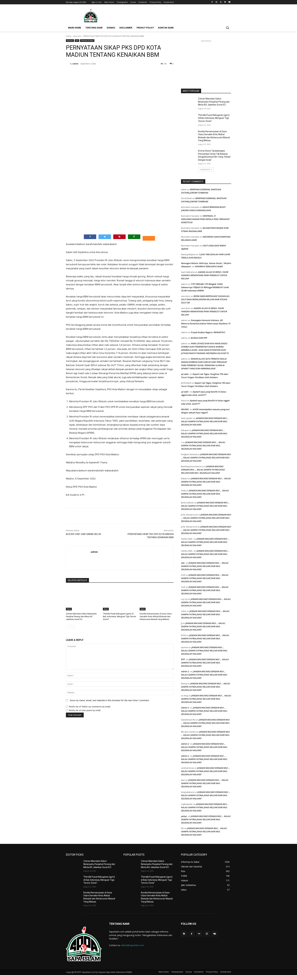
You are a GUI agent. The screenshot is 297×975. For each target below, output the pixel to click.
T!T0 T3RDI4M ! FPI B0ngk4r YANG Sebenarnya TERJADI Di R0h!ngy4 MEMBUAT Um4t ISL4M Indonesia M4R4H (205, 287)
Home (68, 36)
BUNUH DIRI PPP (199, 337)
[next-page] (73, 627)
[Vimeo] (225, 2)
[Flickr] (199, 934)
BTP (183, 659)
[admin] (68, 63)
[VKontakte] (214, 934)
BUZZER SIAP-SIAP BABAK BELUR (83, 534)
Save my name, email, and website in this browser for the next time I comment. (109, 700)
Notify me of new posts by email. (85, 710)
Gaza (69, 609)
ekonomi (77, 36)
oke (182, 562)
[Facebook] (212, 2)
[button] (227, 27)
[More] (117, 72)
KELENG (184, 409)
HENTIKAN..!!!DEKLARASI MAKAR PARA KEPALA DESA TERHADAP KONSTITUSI (205, 219)
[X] (221, 2)
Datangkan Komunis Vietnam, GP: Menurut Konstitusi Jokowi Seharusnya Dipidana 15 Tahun (205, 323)
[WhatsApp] (109, 72)
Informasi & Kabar (87, 40)
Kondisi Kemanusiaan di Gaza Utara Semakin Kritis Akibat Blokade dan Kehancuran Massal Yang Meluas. (156, 616)
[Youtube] (229, 2)
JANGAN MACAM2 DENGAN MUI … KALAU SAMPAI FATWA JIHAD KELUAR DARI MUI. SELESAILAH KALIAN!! (205, 421)
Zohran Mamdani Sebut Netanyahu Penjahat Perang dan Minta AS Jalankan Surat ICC (81, 616)
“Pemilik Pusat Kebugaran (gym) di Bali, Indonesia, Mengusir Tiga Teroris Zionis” (119, 616)
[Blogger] (184, 934)
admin (75, 63)
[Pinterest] (102, 72)
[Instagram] (216, 2)
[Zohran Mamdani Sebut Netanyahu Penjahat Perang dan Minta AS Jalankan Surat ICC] (83, 598)
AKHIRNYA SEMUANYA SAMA (209, 266)
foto (77, 40)
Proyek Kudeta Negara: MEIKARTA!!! (208, 332)
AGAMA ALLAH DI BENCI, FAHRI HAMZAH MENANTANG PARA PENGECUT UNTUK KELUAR (204, 275)
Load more (205, 169)
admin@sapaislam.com (132, 945)
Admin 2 (185, 671)
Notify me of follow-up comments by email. (90, 706)
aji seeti (184, 374)
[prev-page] (68, 627)
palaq (184, 816)
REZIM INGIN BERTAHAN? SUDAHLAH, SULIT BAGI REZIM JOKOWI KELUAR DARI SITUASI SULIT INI (205, 299)
